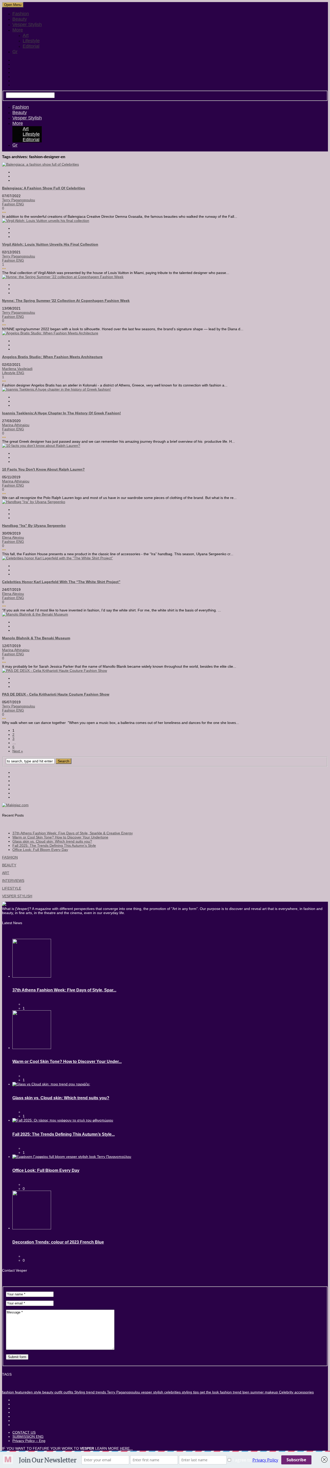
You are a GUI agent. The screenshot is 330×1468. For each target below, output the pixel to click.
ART (5, 873)
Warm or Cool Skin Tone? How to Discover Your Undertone (60, 837)
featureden (23, 1392)
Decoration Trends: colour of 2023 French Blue (58, 1242)
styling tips (190, 1392)
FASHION (10, 857)
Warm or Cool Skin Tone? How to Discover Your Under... (67, 1061)
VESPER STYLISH (17, 896)
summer (256, 1392)
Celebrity (285, 1392)
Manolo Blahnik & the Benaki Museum (36, 638)
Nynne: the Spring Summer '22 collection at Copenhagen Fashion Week (66, 301)
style (37, 1392)
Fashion (20, 13)
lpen (245, 1392)
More (17, 30)
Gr (15, 51)
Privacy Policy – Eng (28, 1441)
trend (90, 1392)
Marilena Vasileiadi (17, 369)
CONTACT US (24, 1432)
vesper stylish (151, 1392)
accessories (303, 1392)
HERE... (126, 1448)
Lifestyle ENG (13, 373)
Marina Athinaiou (15, 425)
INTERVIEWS (13, 880)
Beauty (19, 19)
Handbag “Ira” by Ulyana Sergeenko (34, 525)
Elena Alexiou (13, 537)
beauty (47, 1392)
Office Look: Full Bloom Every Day (40, 850)
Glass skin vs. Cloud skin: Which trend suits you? (52, 841)
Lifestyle (31, 40)
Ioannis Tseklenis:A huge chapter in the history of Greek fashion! (61, 413)
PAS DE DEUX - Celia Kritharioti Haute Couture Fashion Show (55, 694)
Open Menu (12, 5)
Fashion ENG (13, 204)
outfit (57, 1392)
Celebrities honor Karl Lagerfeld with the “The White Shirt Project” (61, 582)
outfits (67, 1392)
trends (100, 1392)
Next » (17, 751)
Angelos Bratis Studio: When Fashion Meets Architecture (52, 357)
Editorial (31, 46)
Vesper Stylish (27, 24)
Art (26, 35)
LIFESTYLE (11, 888)
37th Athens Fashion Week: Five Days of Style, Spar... (64, 990)
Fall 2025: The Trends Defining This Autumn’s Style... (63, 1134)
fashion (8, 1392)
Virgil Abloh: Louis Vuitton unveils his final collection (50, 244)
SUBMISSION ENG (28, 1436)
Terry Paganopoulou (18, 200)
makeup (271, 1392)
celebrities (172, 1392)
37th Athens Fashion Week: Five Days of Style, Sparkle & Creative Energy (72, 833)
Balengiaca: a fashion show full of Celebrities (43, 188)
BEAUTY (9, 865)
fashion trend (230, 1392)
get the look (209, 1392)
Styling (79, 1392)
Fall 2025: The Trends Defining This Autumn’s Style (54, 845)
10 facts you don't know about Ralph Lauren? (43, 469)
